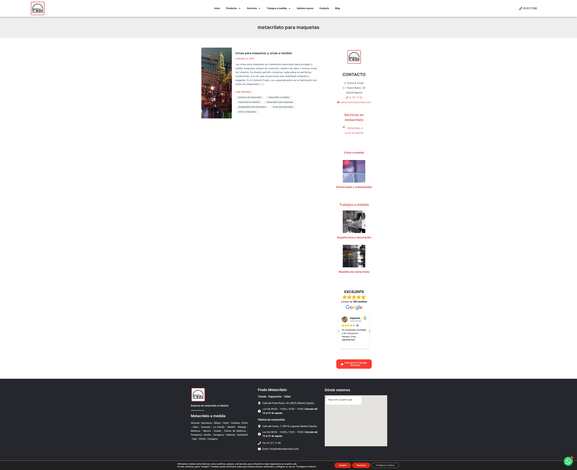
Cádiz (226, 423)
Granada (205, 427)
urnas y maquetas (247, 111)
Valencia (230, 434)
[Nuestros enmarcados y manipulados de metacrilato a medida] (354, 171)
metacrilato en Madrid (249, 102)
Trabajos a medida (277, 8)
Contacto (324, 8)
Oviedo (218, 430)
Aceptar (343, 465)
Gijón (195, 427)
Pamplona (197, 434)
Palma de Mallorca (235, 430)
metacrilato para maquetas (280, 102)
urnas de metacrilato (283, 107)
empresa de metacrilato (249, 97)
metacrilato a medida (278, 97)
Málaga (242, 427)
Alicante (195, 423)
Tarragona (218, 434)
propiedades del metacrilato (252, 107)
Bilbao (217, 423)
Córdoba (235, 423)
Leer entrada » (243, 91)
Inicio (217, 8)
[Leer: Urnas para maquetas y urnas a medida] (216, 82)
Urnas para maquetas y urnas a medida (263, 53)
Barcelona (207, 423)
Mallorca (196, 430)
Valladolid (242, 434)
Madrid (231, 427)
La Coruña (219, 427)
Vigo (194, 438)
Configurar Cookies (385, 465)
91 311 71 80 (355, 97)
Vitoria (202, 438)
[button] (369, 331)
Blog (337, 8)
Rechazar (361, 465)
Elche (244, 423)
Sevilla (207, 434)
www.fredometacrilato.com (355, 102)
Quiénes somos (305, 8)
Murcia (207, 430)
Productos (231, 8)
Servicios (252, 8)
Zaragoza (212, 438)
